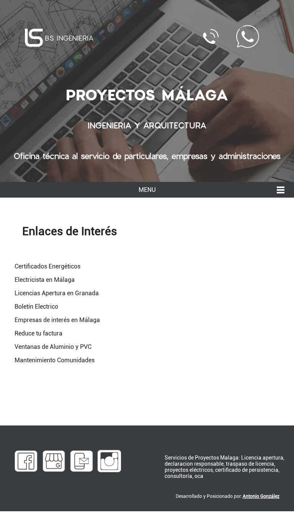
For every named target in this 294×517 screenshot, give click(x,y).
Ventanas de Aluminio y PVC (53, 346)
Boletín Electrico (36, 306)
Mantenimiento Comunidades (55, 360)
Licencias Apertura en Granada (57, 293)
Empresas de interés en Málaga (57, 320)
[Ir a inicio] (34, 38)
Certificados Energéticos (47, 266)
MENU (147, 189)
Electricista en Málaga (45, 279)
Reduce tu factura (38, 333)
